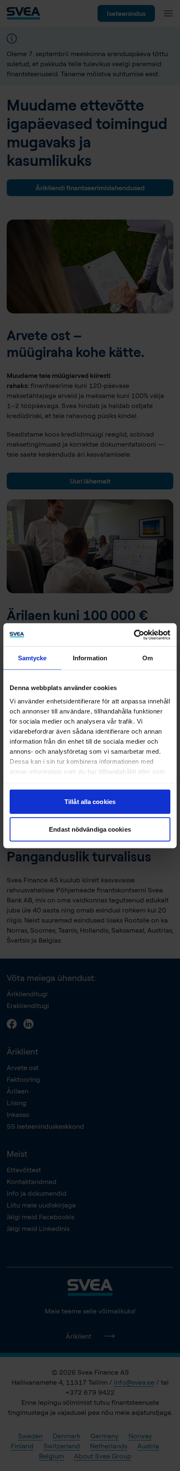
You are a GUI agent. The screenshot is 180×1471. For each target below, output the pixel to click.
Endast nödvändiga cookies (90, 828)
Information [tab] (90, 658)
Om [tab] (147, 658)
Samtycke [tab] (32, 658)
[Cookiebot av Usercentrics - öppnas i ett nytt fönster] (133, 634)
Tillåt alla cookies (90, 801)
